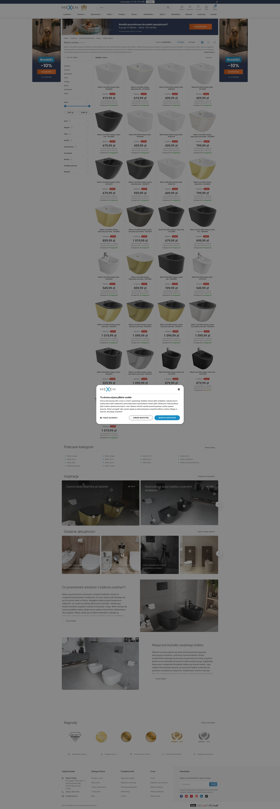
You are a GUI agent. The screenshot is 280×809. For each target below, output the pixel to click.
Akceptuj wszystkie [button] (167, 418)
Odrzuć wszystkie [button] (141, 418)
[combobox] (179, 389)
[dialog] (140, 404)
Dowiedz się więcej (130, 412)
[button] (108, 418)
